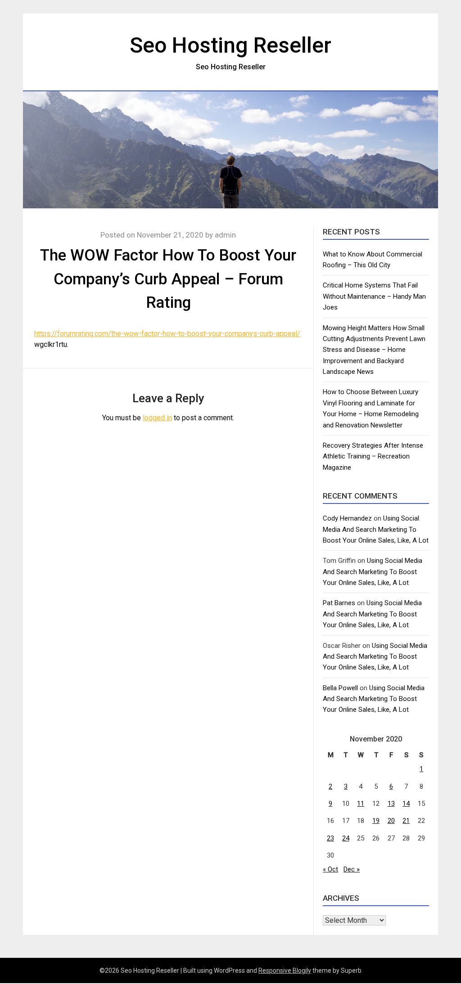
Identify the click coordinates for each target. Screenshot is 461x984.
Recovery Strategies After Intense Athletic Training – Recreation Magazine (373, 456)
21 (406, 821)
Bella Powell (340, 688)
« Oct (330, 869)
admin (225, 234)
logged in (157, 417)
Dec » (351, 869)
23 (330, 838)
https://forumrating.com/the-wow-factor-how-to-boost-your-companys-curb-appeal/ (167, 333)
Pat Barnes (339, 603)
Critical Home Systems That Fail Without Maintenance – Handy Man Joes (374, 296)
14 (406, 804)
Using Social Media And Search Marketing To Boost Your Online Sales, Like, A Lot (376, 529)
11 (360, 804)
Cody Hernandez (347, 518)
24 (345, 838)
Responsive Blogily (284, 970)
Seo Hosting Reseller (230, 45)
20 (391, 821)
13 (391, 804)
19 (376, 821)
